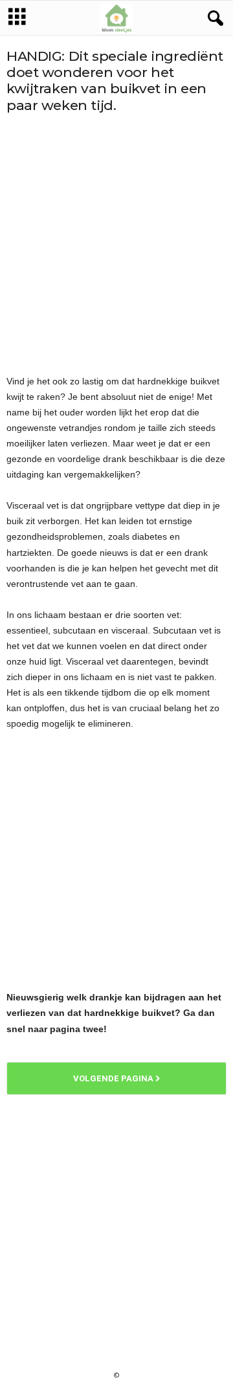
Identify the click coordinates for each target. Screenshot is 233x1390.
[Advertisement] (116, 243)
